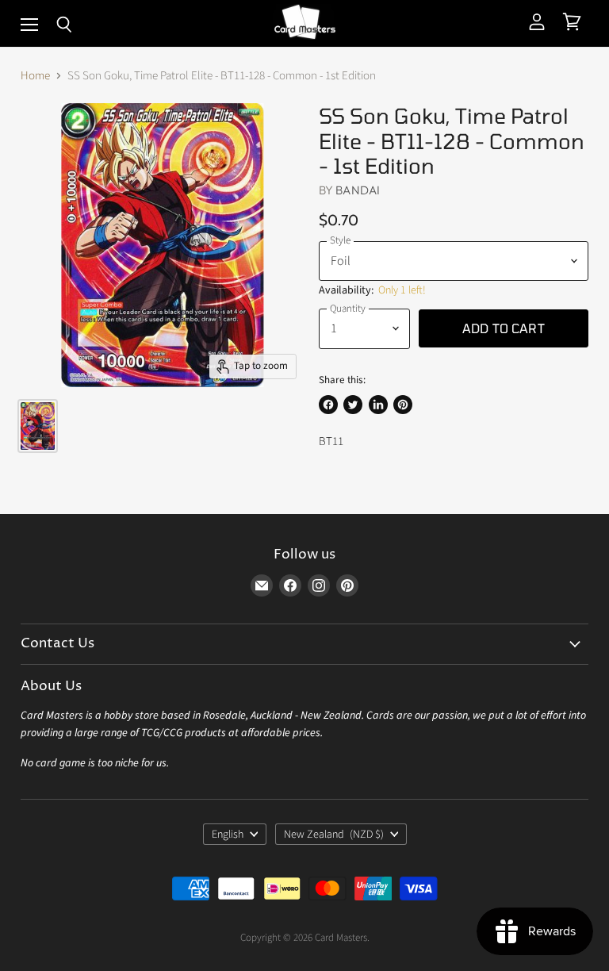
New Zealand (334, 834)
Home (35, 76)
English (227, 834)
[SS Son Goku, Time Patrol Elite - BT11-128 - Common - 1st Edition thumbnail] (37, 426)
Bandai (357, 190)
